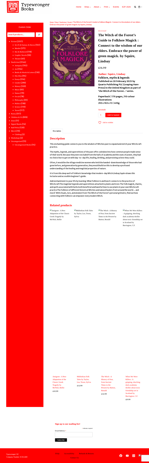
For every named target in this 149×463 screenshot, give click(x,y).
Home (78, 7)
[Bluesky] (140, 455)
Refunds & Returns (86, 454)
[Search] (39, 34)
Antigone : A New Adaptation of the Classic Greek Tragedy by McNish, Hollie (59, 382)
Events (116, 7)
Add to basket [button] (60, 404)
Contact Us (74, 458)
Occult (102, 31)
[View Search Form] (135, 7)
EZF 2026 (126, 7)
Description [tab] (57, 131)
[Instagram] (133, 455)
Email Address (60, 431)
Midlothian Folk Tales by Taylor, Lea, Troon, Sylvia (84, 379)
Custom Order (25, 27)
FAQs (57, 454)
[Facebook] (121, 455)
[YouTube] (127, 455)
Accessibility (69, 454)
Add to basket (113, 115)
